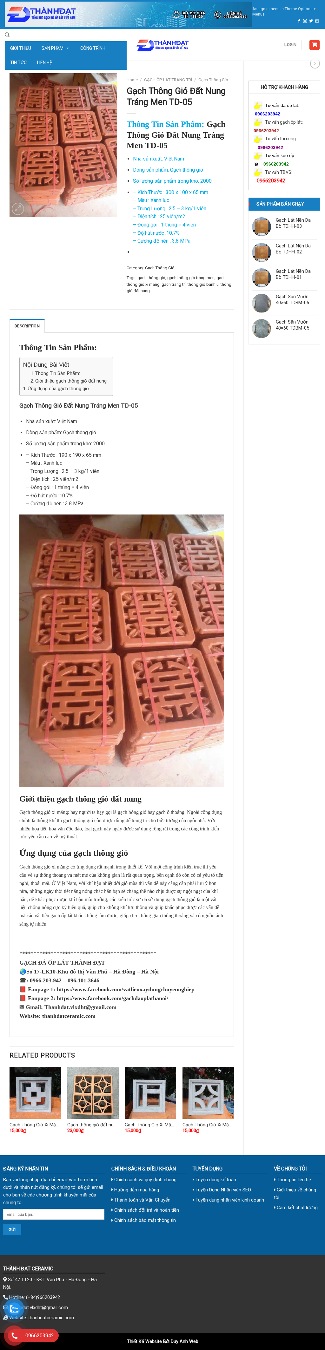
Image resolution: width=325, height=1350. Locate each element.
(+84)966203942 (43, 1297)
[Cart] (314, 45)
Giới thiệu (20, 48)
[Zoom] (18, 209)
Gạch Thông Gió (213, 79)
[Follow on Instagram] (305, 21)
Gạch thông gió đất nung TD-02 (93, 1125)
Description (27, 326)
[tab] (27, 325)
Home (132, 79)
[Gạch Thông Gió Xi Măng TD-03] (150, 1092)
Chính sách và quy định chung (144, 1180)
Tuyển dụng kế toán (215, 1180)
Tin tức (18, 62)
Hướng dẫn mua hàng (136, 1190)
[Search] (7, 35)
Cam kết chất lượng (296, 1207)
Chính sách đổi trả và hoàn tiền (146, 1210)
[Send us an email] (317, 21)
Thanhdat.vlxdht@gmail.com (38, 1307)
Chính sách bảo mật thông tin (144, 1220)
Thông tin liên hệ (293, 1180)
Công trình (92, 48)
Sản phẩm (52, 48)
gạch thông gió (151, 277)
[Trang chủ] (128, 14)
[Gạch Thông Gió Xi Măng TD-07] (208, 1092)
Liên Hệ (44, 62)
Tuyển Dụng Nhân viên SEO (222, 1190)
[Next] (233, 1105)
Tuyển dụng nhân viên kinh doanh (229, 1200)
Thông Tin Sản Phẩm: (57, 373)
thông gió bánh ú (203, 284)
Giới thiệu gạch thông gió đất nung (71, 381)
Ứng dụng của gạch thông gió (58, 388)
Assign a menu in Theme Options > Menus (284, 11)
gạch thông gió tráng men (191, 277)
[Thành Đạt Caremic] (162, 45)
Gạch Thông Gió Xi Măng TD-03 (150, 1125)
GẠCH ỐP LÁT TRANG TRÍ (168, 79)
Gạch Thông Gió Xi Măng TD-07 (208, 1125)
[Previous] (10, 1105)
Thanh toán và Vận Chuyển (141, 1200)
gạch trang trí (174, 284)
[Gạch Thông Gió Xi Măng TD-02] (35, 1092)
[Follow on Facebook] (299, 21)
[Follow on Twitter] (311, 21)
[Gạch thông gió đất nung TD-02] (93, 1092)
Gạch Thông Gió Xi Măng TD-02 (35, 1125)
